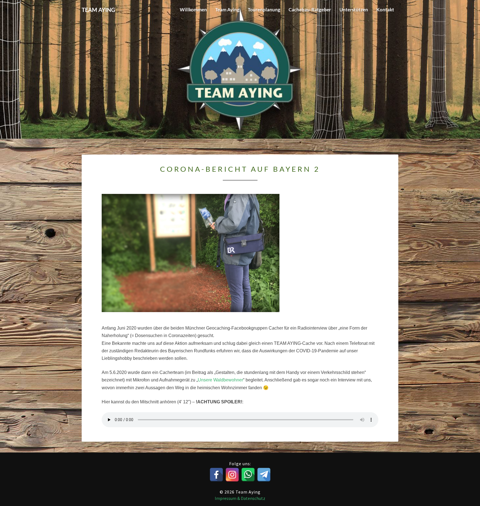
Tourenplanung (264, 9)
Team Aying (227, 9)
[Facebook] (216, 475)
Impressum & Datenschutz (240, 498)
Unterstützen (353, 9)
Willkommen (193, 9)
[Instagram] (232, 475)
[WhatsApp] (248, 475)
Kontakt (385, 9)
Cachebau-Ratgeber (310, 9)
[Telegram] (264, 475)
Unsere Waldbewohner (220, 380)
